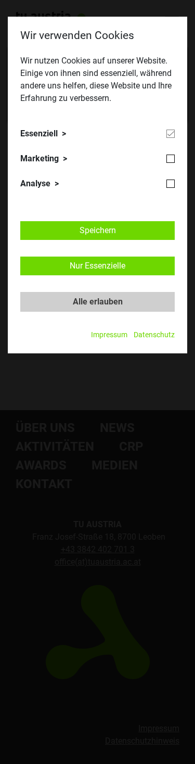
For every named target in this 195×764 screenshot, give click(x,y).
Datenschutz (154, 334)
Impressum (109, 334)
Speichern (98, 230)
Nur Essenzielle (97, 266)
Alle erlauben (98, 302)
